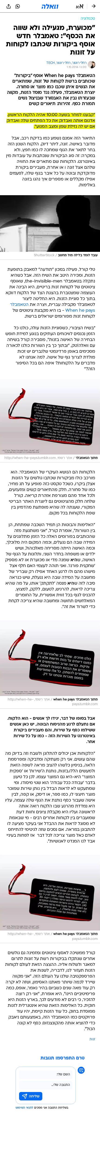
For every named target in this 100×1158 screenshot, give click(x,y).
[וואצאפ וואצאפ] (17, 6)
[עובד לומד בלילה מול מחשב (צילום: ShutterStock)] (50, 227)
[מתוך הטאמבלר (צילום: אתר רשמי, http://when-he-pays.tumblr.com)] (50, 420)
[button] (79, 6)
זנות (92, 1039)
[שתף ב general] (8, 6)
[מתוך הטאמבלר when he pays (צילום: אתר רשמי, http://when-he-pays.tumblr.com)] (50, 664)
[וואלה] (50, 6)
